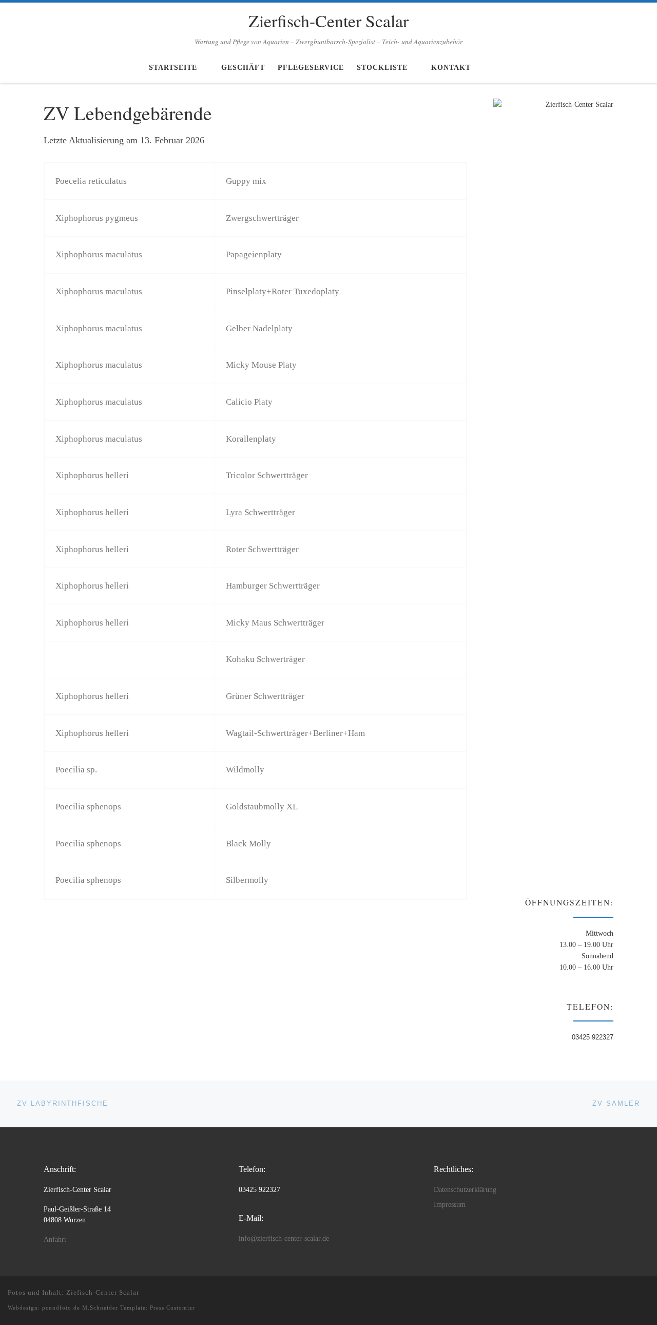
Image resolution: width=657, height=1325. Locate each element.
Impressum (450, 1204)
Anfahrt (55, 1239)
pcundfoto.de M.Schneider (80, 1307)
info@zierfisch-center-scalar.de (284, 1238)
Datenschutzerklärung (465, 1190)
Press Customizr (172, 1307)
